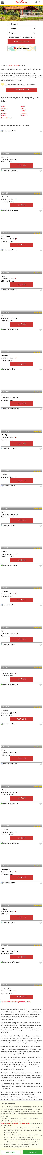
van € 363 (22, 324)
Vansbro (24, 115)
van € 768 (22, 364)
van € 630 (22, 404)
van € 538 (22, 443)
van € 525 (22, 679)
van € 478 (22, 798)
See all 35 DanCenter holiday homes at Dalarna (16, 1002)
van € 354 (22, 285)
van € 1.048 (21, 719)
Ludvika (4, 115)
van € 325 (22, 917)
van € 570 (22, 878)
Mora (23, 106)
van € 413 (22, 481)
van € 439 (22, 560)
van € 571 (22, 838)
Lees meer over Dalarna (21, 90)
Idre (2, 111)
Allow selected (10, 1152)
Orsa (23, 108)
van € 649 (22, 205)
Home (10, 66)
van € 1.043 (21, 997)
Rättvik (23, 111)
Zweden (16, 66)
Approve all (32, 1152)
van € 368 (22, 165)
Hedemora (4, 108)
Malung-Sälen (6, 118)
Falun (3, 106)
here (10, 1125)
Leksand (4, 113)
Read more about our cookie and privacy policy (15, 1123)
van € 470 (22, 759)
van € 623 (22, 520)
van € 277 (22, 600)
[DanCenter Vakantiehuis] (21, 2)
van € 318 (22, 245)
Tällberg (24, 113)
